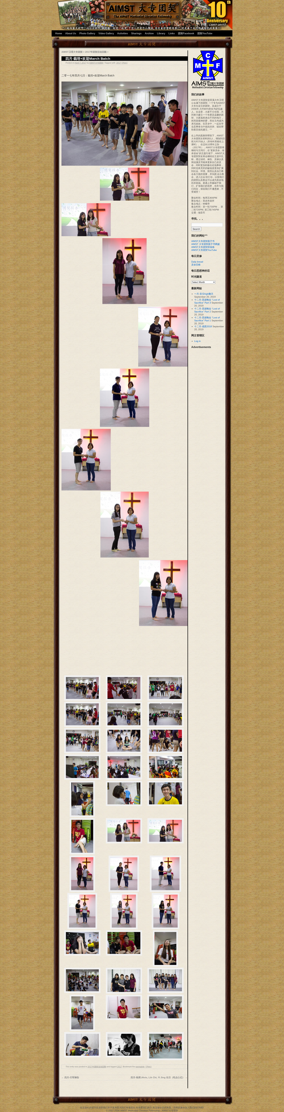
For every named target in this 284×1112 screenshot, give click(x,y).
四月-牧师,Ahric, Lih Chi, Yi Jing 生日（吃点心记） (159, 1077)
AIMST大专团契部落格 (202, 247)
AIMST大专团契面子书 (202, 241)
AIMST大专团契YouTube (204, 250)
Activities (122, 33)
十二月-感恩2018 (203, 326)
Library (161, 33)
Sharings (136, 33)
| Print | (124, 63)
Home (58, 33)
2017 (118, 63)
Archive (149, 33)
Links (171, 33)
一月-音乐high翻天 (203, 293)
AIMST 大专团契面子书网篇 (205, 244)
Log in (197, 341)
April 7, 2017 (80, 63)
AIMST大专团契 (96, 63)
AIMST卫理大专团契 (72, 52)
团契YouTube (204, 33)
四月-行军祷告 (70, 1077)
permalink (140, 1067)
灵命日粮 (196, 264)
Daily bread (197, 261)
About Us (70, 33)
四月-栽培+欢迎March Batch (87, 58)
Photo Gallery (87, 33)
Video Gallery (106, 33)
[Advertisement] (124, 651)
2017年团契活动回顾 (95, 52)
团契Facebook (186, 33)
